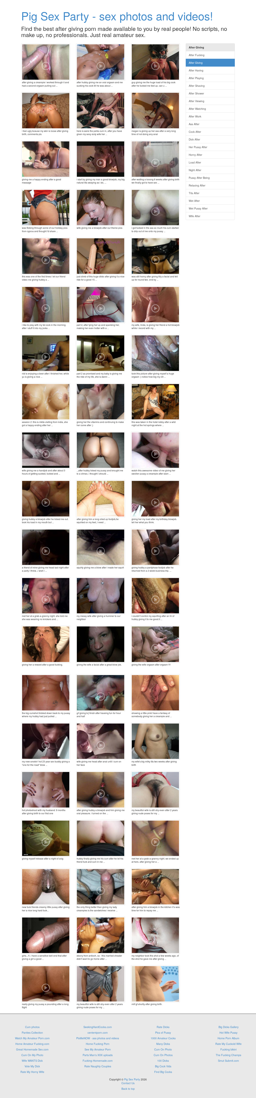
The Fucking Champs (228, 1055)
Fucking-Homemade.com (98, 1060)
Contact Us (128, 1083)
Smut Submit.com (228, 1060)
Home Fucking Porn (97, 1044)
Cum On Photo (163, 1049)
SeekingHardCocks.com (97, 1027)
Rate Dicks (163, 1027)
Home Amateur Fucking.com (32, 1044)
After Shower (196, 93)
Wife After (194, 216)
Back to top (128, 1089)
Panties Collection (32, 1032)
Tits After (194, 193)
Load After (195, 162)
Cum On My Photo (32, 1055)
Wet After (194, 201)
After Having (196, 70)
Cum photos (32, 1027)
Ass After (194, 124)
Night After (195, 170)
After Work (195, 116)
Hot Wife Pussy (228, 1032)
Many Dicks (163, 1044)
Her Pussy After (198, 147)
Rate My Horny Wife (32, 1072)
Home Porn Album (228, 1038)
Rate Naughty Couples (97, 1066)
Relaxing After (197, 185)
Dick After (194, 139)
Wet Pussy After (198, 208)
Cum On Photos (163, 1055)
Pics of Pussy (163, 1032)
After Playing (196, 78)
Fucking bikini (228, 1049)
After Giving (196, 63)
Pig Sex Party (132, 1079)
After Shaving (197, 86)
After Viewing (196, 101)
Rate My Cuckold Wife (228, 1044)
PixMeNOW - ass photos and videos (97, 1038)
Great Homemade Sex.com (32, 1049)
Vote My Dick (32, 1066)
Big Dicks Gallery (229, 1027)
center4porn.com (98, 1032)
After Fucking (196, 55)
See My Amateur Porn (98, 1049)
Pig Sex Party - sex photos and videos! (117, 15)
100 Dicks (163, 1060)
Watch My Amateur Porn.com (32, 1038)
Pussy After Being (199, 178)
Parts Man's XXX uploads (98, 1055)
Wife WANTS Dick (32, 1060)
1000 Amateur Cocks (163, 1038)
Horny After (195, 155)
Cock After (195, 132)
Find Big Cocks (163, 1072)
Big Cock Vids (163, 1066)
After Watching (197, 109)
